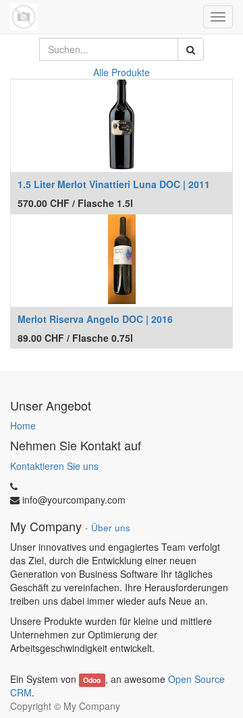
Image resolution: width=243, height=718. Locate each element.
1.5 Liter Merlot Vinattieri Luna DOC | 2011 (114, 184)
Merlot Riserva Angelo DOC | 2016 (95, 319)
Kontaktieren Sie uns (54, 466)
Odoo (92, 680)
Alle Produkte (121, 72)
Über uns (110, 527)
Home (23, 425)
